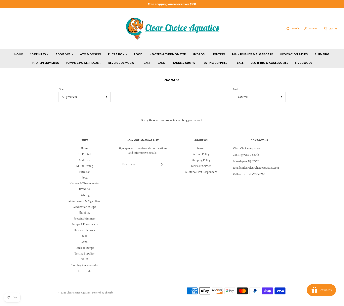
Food (138, 54)
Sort (235, 89)
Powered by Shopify (102, 292)
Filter (61, 89)
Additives (84, 160)
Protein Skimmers (45, 63)
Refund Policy (201, 154)
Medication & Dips (294, 54)
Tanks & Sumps (183, 63)
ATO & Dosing (90, 54)
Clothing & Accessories (269, 63)
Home (18, 54)
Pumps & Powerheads (84, 224)
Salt (147, 63)
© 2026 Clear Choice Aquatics (74, 292)
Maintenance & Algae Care (252, 54)
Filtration (84, 172)
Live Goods (304, 63)
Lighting (218, 54)
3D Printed (84, 154)
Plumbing (322, 54)
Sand (161, 63)
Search (201, 148)
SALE (240, 63)
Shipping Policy (201, 160)
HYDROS (199, 54)
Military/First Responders (201, 172)
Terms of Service (201, 166)
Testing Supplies (84, 253)
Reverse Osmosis (84, 230)
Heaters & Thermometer (168, 54)
